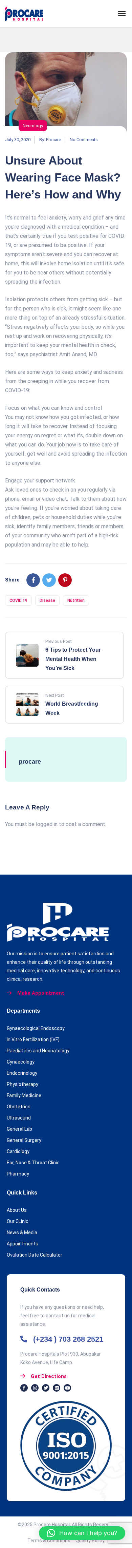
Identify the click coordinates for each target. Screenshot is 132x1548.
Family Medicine (24, 1095)
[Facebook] (33, 580)
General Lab (19, 1129)
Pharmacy (18, 1174)
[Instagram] (35, 1388)
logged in (47, 824)
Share (12, 580)
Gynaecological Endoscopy (36, 1028)
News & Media (22, 1232)
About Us (17, 1210)
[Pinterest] (65, 580)
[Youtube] (67, 1388)
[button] (82, 1533)
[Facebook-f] (24, 1388)
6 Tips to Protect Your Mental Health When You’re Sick (73, 659)
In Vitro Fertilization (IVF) (33, 1039)
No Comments (84, 139)
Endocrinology (22, 1073)
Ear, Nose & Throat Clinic (33, 1162)
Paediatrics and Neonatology (38, 1050)
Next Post (54, 695)
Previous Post (58, 641)
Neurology (33, 125)
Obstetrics (18, 1106)
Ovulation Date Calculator (34, 1255)
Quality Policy (90, 1540)
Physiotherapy (22, 1084)
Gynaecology (21, 1062)
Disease (47, 600)
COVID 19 (18, 600)
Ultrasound (19, 1118)
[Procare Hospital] (24, 13)
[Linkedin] (56, 1388)
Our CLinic (17, 1221)
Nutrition (76, 600)
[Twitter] (49, 580)
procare (53, 139)
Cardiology (18, 1151)
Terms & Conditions (51, 1540)
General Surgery (24, 1140)
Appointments (22, 1243)
